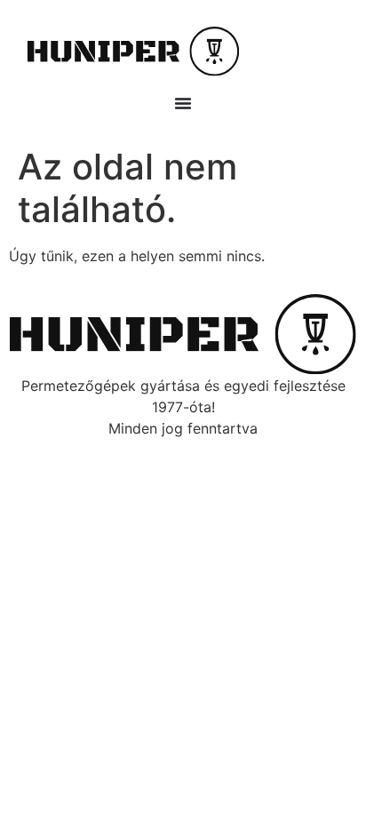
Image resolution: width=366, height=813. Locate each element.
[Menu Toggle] (183, 103)
